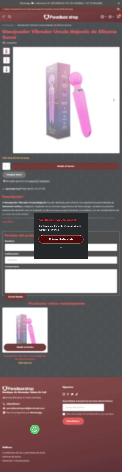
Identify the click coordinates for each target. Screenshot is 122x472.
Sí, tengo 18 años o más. (61, 239)
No (61, 248)
